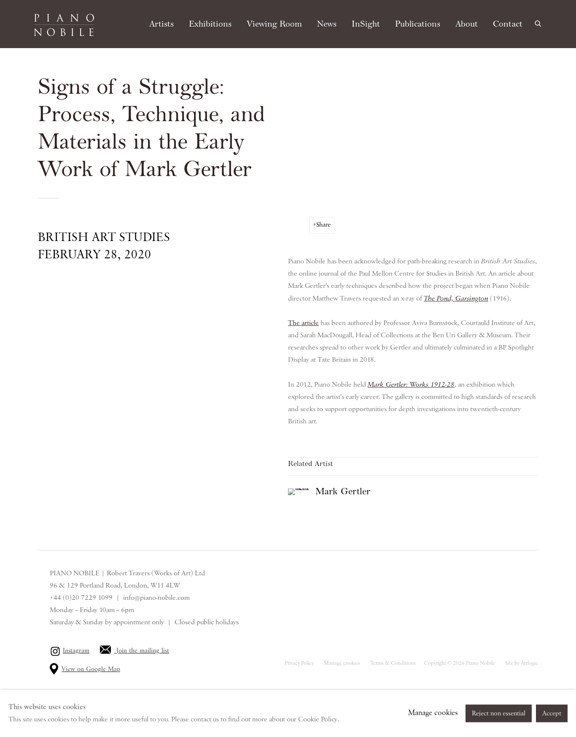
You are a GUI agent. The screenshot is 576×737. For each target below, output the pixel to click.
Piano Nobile (64, 25)
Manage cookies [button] (342, 663)
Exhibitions (210, 24)
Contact (507, 24)
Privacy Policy (299, 663)
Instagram (76, 651)
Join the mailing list (142, 651)
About (466, 24)
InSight (366, 24)
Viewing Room (274, 24)
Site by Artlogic (521, 663)
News (326, 24)
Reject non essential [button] (498, 714)
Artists (161, 24)
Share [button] (323, 225)
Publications (417, 24)
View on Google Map (91, 669)
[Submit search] (538, 22)
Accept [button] (551, 714)
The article (303, 323)
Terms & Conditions (393, 663)
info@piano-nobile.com (156, 597)
